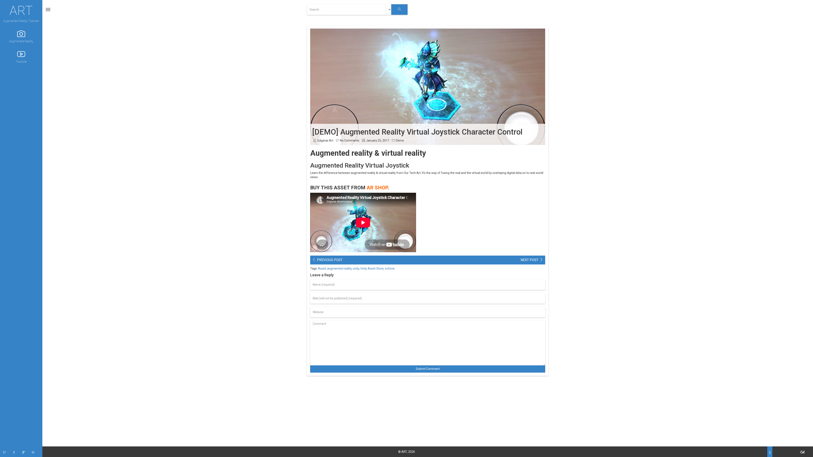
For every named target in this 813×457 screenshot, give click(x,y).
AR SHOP (377, 188)
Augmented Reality (21, 41)
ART (21, 10)
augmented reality (339, 268)
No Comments (349, 140)
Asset (322, 268)
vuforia (389, 268)
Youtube (21, 61)
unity (356, 268)
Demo (400, 140)
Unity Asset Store (372, 268)
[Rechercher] (399, 9)
